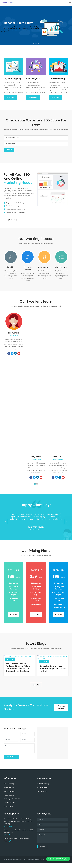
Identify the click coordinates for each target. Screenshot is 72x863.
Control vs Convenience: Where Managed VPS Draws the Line (53, 668)
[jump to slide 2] (36, 43)
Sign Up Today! (12, 220)
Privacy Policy (8, 806)
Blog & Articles (9, 795)
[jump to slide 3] (38, 43)
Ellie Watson (14, 333)
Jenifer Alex (58, 456)
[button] (58, 859)
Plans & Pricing (9, 784)
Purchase (13, 614)
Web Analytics (42, 791)
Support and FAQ (9, 791)
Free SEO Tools (9, 787)
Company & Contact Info (12, 799)
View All (36, 685)
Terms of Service (9, 802)
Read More (10, 97)
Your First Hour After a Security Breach (16, 838)
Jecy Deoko (36, 456)
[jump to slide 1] (33, 43)
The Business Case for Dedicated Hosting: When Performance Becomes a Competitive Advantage (18, 667)
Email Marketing (42, 787)
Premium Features (61, 707)
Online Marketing (43, 784)
